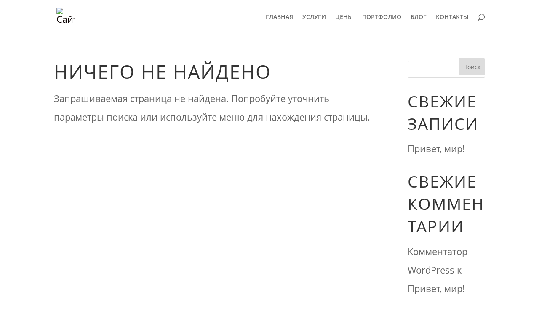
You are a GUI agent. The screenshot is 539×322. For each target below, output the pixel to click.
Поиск (471, 67)
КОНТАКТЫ (452, 17)
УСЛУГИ (314, 17)
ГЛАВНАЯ (279, 17)
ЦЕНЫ (344, 17)
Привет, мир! (436, 148)
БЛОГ (419, 17)
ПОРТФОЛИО (381, 17)
